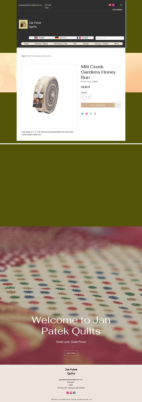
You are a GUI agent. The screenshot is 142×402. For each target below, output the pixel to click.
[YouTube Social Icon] (110, 5)
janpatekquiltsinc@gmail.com (30, 5)
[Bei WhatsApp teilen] (91, 113)
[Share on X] (95, 113)
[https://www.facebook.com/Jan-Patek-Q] (116, 5)
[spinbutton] (86, 97)
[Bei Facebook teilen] (82, 113)
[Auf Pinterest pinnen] (86, 113)
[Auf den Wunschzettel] (118, 105)
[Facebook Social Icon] (74, 393)
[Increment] (89, 97)
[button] (121, 5)
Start (23, 56)
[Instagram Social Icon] (113, 5)
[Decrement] (82, 97)
